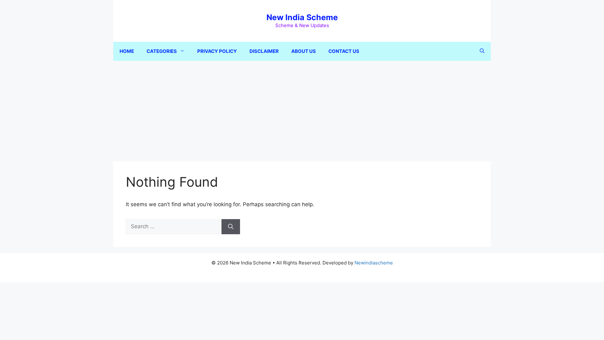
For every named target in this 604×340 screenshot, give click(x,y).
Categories (162, 51)
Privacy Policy (217, 51)
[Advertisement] (302, 108)
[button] (482, 51)
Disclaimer (264, 51)
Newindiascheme (374, 263)
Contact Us (343, 51)
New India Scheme (302, 17)
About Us (303, 51)
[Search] (230, 226)
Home (127, 51)
